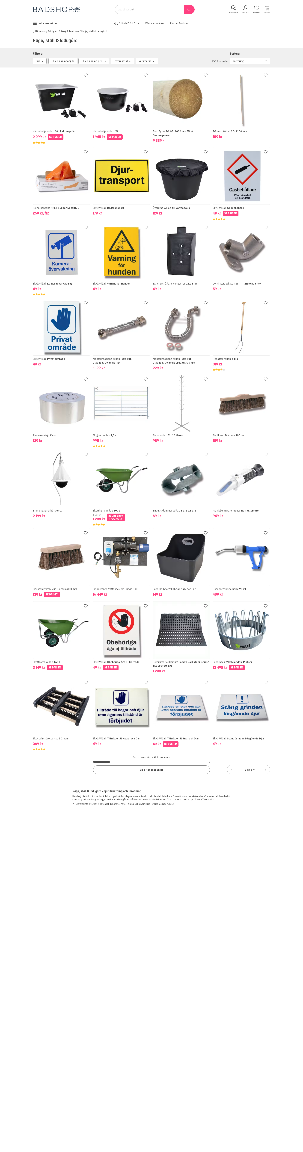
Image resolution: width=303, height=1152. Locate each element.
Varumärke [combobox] (145, 61)
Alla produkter (48, 23)
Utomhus (40, 31)
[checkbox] (62, 61)
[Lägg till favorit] (85, 75)
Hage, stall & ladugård (94, 31)
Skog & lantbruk (69, 31)
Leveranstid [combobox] (120, 61)
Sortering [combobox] (238, 61)
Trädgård (53, 31)
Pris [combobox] (38, 61)
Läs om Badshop (179, 23)
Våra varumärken (155, 23)
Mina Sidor (246, 12)
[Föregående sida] (231, 769)
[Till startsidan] (56, 9)
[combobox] (248, 769)
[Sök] (189, 9)
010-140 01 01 (128, 23)
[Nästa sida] (265, 769)
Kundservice (233, 12)
